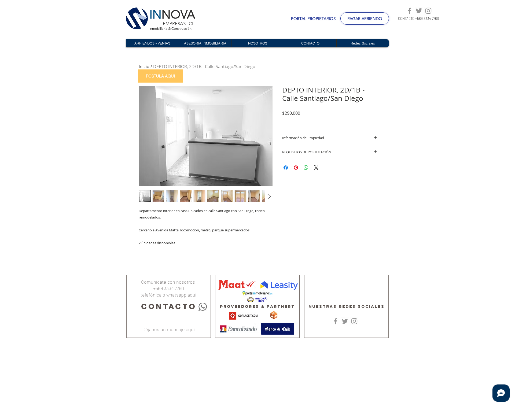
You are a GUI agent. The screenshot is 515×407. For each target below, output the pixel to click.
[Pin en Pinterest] (296, 167)
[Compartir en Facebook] (285, 167)
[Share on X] (316, 167)
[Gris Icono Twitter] (419, 11)
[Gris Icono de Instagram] (428, 11)
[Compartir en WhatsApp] (306, 167)
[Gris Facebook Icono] (410, 11)
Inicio (144, 66)
